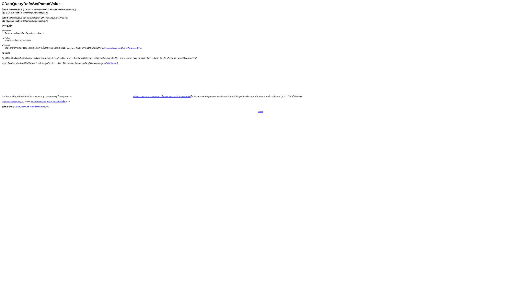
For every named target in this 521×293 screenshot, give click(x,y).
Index (260, 111)
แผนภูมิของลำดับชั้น (56, 102)
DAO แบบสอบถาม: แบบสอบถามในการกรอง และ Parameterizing (162, 96)
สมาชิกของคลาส (38, 102)
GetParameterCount (111, 48)
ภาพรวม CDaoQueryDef (13, 102)
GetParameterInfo (132, 48)
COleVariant (111, 63)
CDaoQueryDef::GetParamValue (30, 107)
